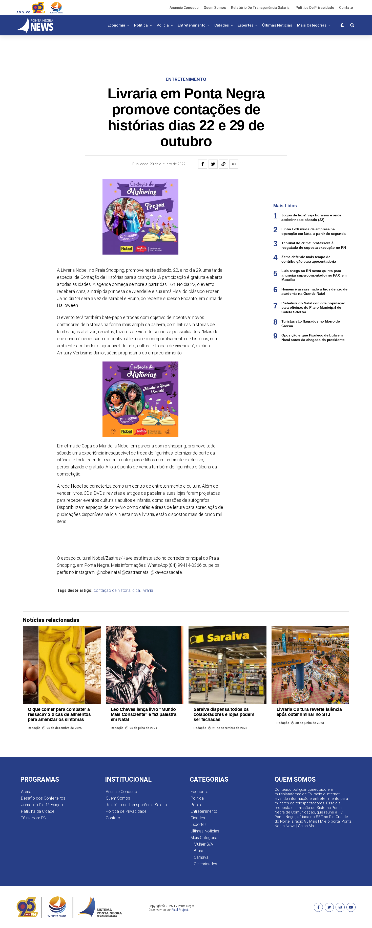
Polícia (163, 25)
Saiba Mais (307, 826)
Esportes (245, 25)
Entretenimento (191, 25)
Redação (34, 728)
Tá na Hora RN (34, 818)
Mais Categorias (311, 25)
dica (136, 591)
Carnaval (201, 857)
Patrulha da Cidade (37, 811)
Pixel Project (180, 910)
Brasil (198, 850)
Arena (26, 791)
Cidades (221, 25)
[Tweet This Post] (213, 164)
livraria (147, 591)
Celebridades (205, 864)
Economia (116, 25)
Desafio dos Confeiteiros (43, 798)
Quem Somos (215, 8)
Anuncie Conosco (184, 8)
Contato (346, 8)
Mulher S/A (203, 844)
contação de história (112, 591)
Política (141, 25)
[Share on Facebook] (202, 164)
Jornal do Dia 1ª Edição (42, 804)
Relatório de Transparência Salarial (261, 8)
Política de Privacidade (315, 8)
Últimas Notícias (277, 25)
